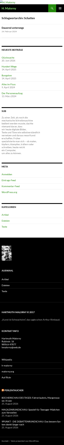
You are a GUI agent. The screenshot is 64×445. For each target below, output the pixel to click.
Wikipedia (7, 359)
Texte (4, 226)
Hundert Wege (9, 66)
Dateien (6, 220)
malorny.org (8, 371)
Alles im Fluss (9, 84)
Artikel (5, 214)
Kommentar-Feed (11, 186)
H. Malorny (9, 8)
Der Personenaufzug (12, 93)
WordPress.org (9, 192)
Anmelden (7, 174)
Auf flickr (6, 377)
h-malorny (7, 365)
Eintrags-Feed (9, 180)
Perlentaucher (13, 390)
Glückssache (8, 57)
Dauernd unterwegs (13, 27)
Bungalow (7, 75)
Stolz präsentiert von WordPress (25, 441)
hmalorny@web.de (11, 347)
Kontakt (5, 441)
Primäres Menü (60, 8)
